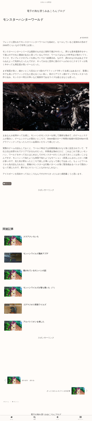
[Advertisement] (46, 29)
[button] (84, 272)
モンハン (8, 183)
